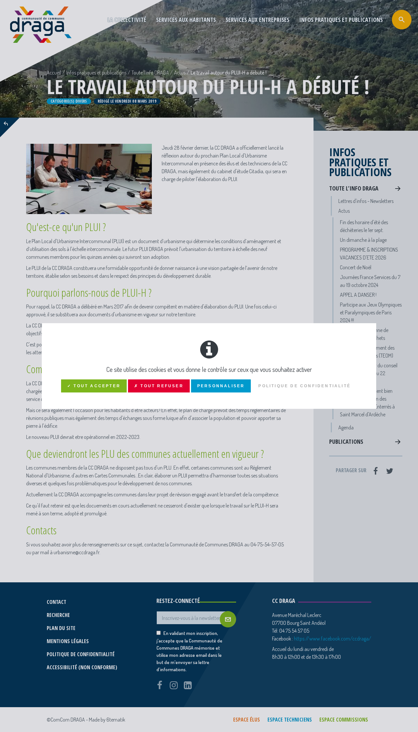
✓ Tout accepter (94, 386)
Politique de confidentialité (304, 386)
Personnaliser (221, 386)
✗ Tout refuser (159, 386)
